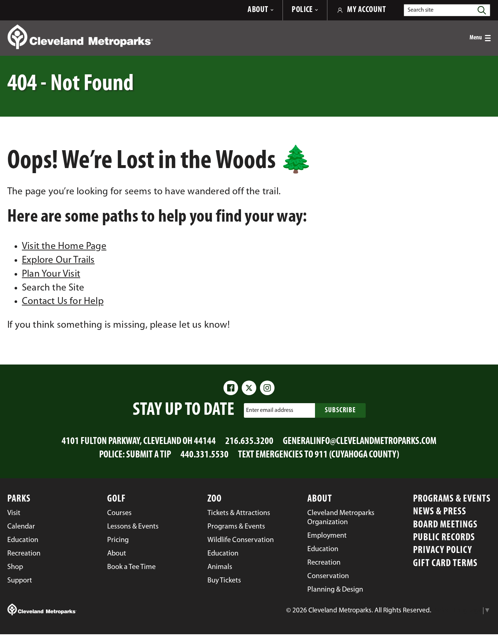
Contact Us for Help (63, 302)
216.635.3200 (249, 442)
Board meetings (445, 525)
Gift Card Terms (445, 564)
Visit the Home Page (64, 247)
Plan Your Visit (51, 274)
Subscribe (340, 410)
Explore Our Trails (58, 260)
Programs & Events (452, 499)
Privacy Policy (442, 551)
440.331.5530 (204, 455)
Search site (420, 10)
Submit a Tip (148, 455)
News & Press (439, 512)
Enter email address (269, 410)
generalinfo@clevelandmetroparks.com (359, 442)
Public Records (444, 538)
